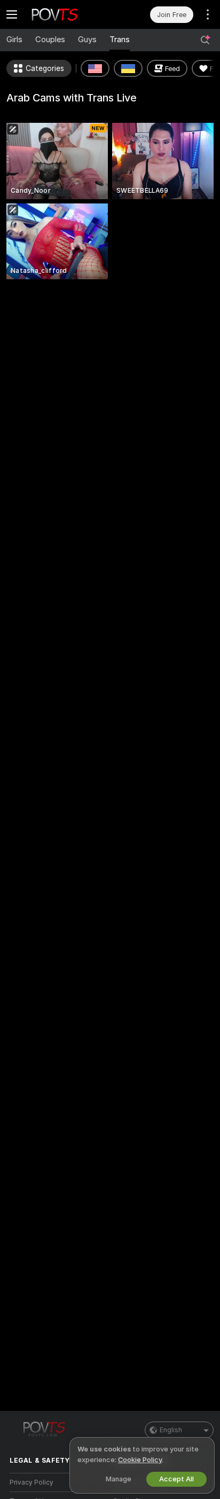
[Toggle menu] (11, 14)
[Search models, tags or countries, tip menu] (205, 40)
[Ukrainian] (128, 68)
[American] (95, 68)
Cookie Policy (140, 1460)
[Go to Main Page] (66, 14)
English (171, 1430)
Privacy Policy (31, 1482)
